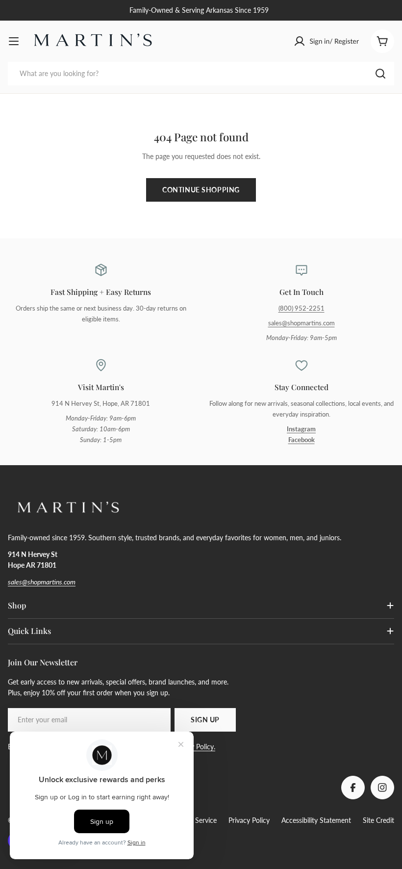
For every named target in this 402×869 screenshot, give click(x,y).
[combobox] (201, 73)
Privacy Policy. (194, 746)
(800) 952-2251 (301, 308)
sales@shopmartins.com (301, 323)
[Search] (380, 73)
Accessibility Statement (316, 820)
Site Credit (378, 820)
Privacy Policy (249, 820)
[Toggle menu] (14, 41)
